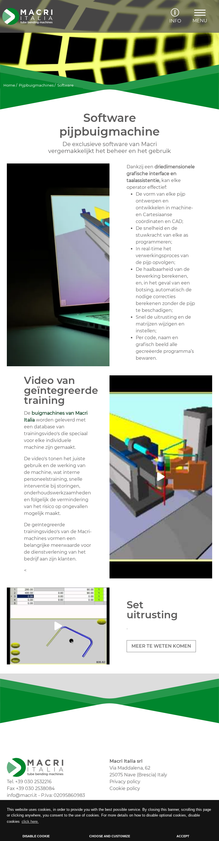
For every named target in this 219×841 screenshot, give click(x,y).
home (9, 85)
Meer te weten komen (161, 646)
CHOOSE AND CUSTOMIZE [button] (109, 836)
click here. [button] (30, 821)
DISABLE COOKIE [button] (36, 836)
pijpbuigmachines (36, 85)
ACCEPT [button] (183, 836)
